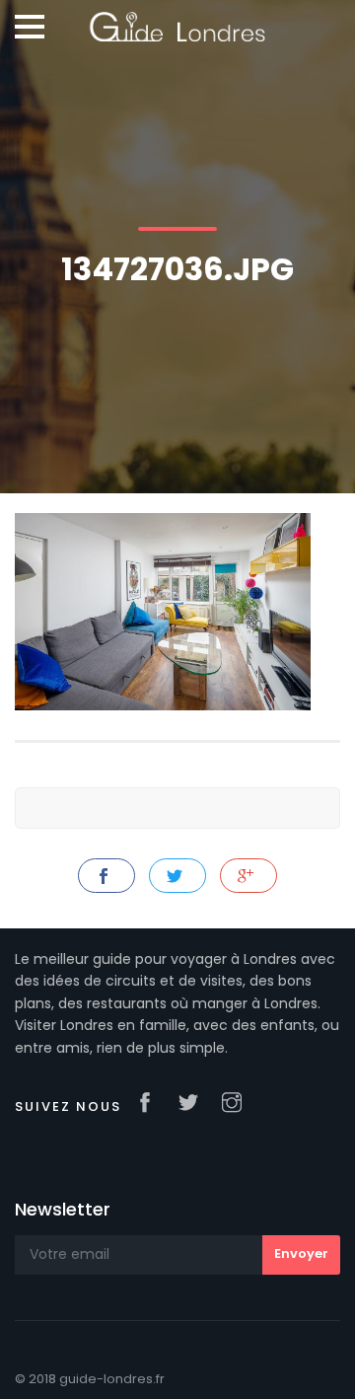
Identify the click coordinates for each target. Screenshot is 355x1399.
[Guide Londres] (177, 20)
